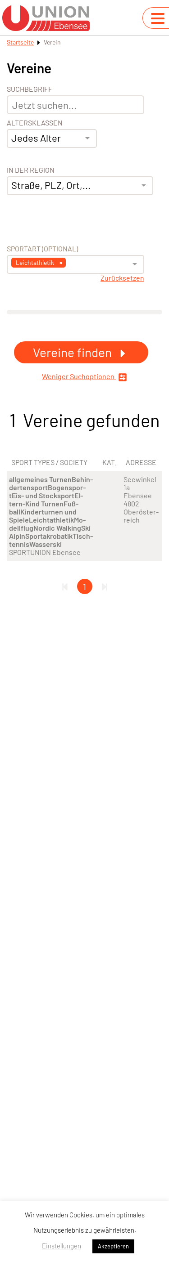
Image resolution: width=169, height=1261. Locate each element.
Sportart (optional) (42, 249)
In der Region (31, 170)
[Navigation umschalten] (157, 18)
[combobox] (52, 138)
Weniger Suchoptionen (79, 376)
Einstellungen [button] (61, 1246)
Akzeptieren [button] (113, 1246)
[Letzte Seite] (104, 586)
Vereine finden (73, 352)
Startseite (20, 42)
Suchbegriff (29, 89)
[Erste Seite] (65, 586)
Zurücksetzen (122, 278)
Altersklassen (35, 123)
